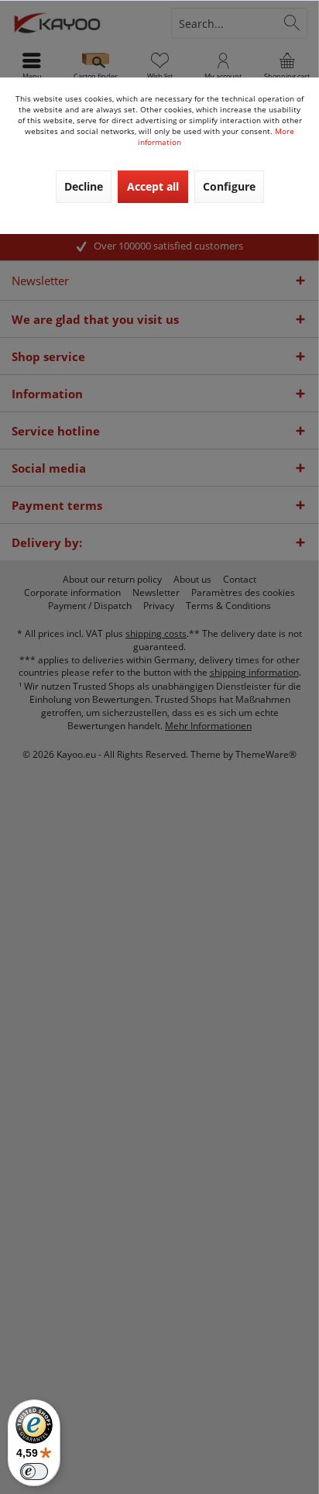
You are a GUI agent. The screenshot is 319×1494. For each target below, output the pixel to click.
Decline (83, 186)
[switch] (34, 1471)
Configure (229, 186)
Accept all (153, 186)
